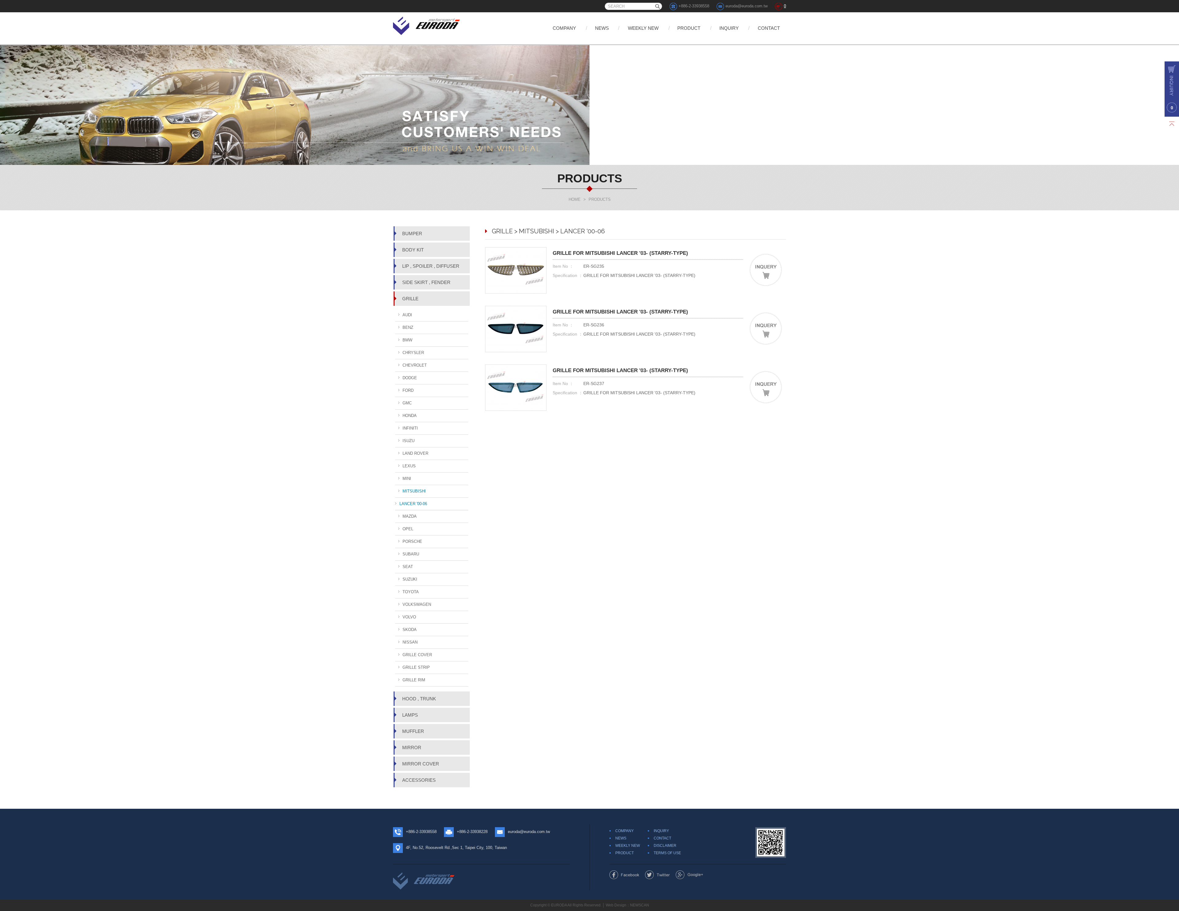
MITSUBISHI (414, 491)
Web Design (616, 905)
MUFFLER (413, 731)
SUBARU (411, 554)
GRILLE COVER (417, 654)
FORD (408, 390)
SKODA (410, 629)
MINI (407, 478)
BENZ (408, 327)
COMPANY (564, 28)
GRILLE (410, 298)
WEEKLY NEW (643, 28)
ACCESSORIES (419, 780)
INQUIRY (729, 28)
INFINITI (410, 428)
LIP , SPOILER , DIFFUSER (430, 266)
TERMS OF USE (667, 853)
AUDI (407, 315)
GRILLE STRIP (416, 667)
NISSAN (410, 642)
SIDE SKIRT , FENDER (426, 282)
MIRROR (411, 747)
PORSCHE (412, 541)
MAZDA (410, 516)
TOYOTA (411, 592)
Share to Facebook (624, 874)
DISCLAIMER (665, 845)
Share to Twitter (657, 874)
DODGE (410, 378)
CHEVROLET (415, 365)
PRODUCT (688, 28)
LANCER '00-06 (413, 503)
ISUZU (408, 440)
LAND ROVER (415, 453)
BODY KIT (413, 249)
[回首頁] (427, 24)
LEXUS (409, 466)
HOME (575, 199)
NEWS (602, 28)
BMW (407, 340)
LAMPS (410, 715)
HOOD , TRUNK (419, 698)
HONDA (410, 415)
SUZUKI (410, 579)
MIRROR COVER (420, 763)
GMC (407, 403)
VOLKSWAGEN (417, 604)
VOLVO (409, 617)
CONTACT (769, 28)
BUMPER (412, 233)
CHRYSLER (413, 352)
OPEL (408, 529)
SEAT (408, 566)
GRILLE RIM (414, 680)
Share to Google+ (689, 874)
